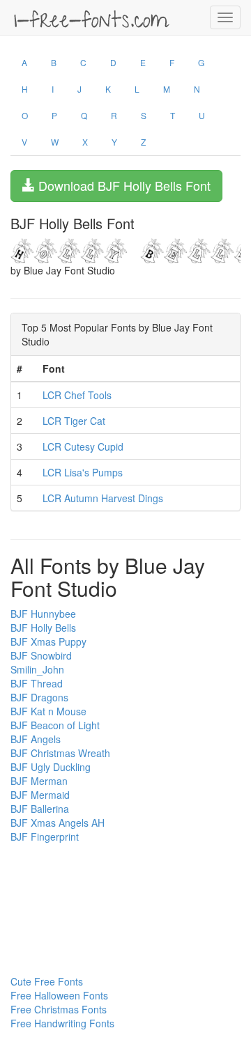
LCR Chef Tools (77, 395)
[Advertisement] (80, 874)
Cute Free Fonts (46, 981)
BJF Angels (35, 739)
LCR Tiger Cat (74, 421)
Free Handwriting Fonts (62, 1023)
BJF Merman (39, 781)
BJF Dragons (39, 697)
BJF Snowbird (41, 655)
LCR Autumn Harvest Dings (103, 498)
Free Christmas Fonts (58, 1009)
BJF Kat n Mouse (48, 711)
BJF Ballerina (39, 809)
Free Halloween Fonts (59, 995)
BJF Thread (36, 683)
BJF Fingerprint (44, 836)
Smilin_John (37, 669)
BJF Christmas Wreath (60, 753)
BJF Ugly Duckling (50, 767)
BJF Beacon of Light (55, 725)
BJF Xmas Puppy (48, 641)
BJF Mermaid (40, 795)
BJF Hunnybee (43, 614)
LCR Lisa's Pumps (83, 472)
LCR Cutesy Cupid (83, 446)
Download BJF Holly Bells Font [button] (123, 185)
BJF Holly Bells (43, 628)
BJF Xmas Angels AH (57, 823)
